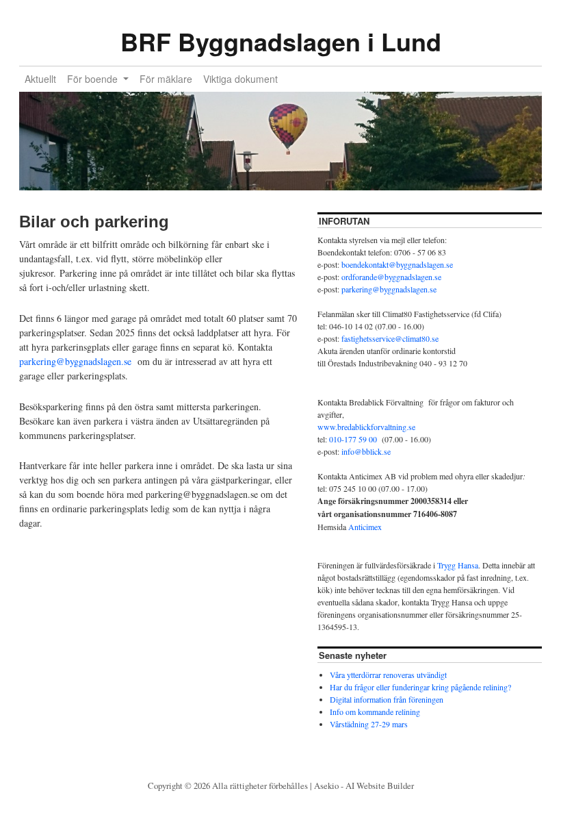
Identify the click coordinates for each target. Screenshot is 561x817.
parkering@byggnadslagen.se (75, 361)
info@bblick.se (366, 451)
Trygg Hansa (457, 565)
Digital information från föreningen (386, 699)
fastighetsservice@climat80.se (390, 338)
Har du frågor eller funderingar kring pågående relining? (420, 686)
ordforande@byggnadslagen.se (391, 276)
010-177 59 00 (353, 438)
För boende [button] (93, 79)
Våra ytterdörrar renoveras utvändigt (388, 674)
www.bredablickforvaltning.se (366, 426)
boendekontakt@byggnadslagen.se (397, 264)
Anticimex (365, 526)
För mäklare (166, 79)
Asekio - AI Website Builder (364, 785)
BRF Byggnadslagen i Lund (280, 41)
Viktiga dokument (240, 79)
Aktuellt (40, 79)
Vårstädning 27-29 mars (369, 723)
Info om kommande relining (375, 711)
